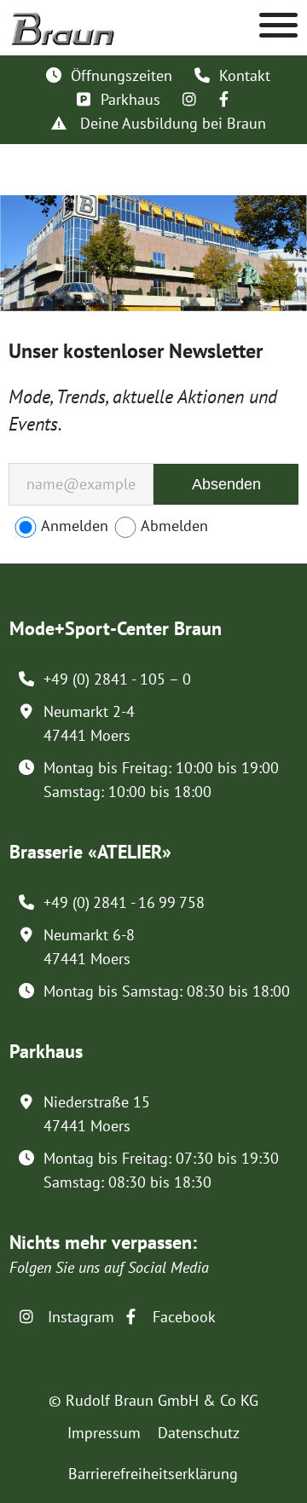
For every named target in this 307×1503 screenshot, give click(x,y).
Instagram (78, 1317)
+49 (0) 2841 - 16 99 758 (124, 902)
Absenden (226, 484)
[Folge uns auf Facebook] (223, 99)
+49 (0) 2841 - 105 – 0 (117, 679)
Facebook (182, 1317)
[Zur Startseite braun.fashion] (62, 20)
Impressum (104, 1432)
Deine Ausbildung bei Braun (171, 123)
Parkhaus (130, 99)
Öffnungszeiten (121, 75)
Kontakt (244, 75)
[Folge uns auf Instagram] (189, 99)
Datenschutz (199, 1432)
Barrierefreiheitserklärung (153, 1473)
